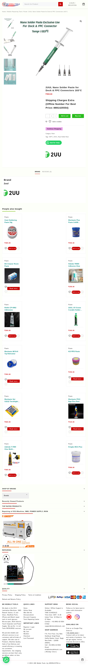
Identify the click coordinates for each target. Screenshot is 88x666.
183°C (51, 137)
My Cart (26, 631)
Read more (13, 288)
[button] (81, 21)
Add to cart (64, 116)
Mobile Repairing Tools (14, 11)
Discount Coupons (30, 617)
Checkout (27, 636)
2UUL (55, 137)
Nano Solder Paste (63, 137)
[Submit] (60, 4)
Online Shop (28, 610)
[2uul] (54, 155)
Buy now (78, 116)
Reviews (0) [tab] (47, 171)
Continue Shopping (54, 129)
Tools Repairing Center (31, 619)
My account (28, 629)
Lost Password (29, 638)
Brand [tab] (37, 171)
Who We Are (28, 612)
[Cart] (83, 4)
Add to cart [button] (12, 248)
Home (4, 11)
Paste (25, 11)
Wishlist (26, 634)
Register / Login (29, 627)
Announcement (29, 615)
